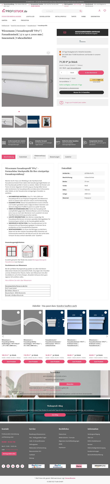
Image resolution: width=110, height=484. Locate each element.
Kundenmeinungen (93, 451)
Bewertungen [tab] (55, 157)
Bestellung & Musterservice (37, 434)
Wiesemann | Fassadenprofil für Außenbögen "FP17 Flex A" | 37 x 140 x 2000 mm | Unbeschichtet (11, 343)
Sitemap (31, 458)
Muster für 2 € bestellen (82, 92)
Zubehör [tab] (68, 157)
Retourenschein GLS (35, 451)
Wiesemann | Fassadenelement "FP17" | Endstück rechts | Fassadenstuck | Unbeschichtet (98, 343)
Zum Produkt (11, 362)
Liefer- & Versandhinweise (37, 441)
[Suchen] (80, 11)
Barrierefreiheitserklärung (95, 455)
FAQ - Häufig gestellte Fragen (37, 437)
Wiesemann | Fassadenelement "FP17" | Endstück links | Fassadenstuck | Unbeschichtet (76, 343)
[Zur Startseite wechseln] (15, 11)
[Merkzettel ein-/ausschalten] (48, 53)
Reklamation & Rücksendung (37, 448)
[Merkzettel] (104, 11)
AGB (63, 394)
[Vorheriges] (4, 81)
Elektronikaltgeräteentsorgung (96, 448)
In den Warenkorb (91, 73)
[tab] (8, 157)
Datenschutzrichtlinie (36, 390)
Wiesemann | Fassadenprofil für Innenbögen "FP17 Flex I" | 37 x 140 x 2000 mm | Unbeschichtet (33, 343)
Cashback (32, 455)
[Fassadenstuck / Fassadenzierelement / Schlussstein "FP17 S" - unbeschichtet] (55, 322)
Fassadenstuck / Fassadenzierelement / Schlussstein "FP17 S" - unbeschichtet (53, 343)
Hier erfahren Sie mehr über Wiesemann (18, 280)
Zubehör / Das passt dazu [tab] (44, 305)
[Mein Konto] (99, 11)
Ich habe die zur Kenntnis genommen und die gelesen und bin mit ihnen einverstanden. (53, 394)
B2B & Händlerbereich (94, 441)
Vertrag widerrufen (9, 454)
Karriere (90, 444)
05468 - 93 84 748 (8, 442)
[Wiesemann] (82, 41)
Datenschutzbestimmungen (31, 394)
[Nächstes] (51, 81)
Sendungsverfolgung (94, 434)
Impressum (62, 447)
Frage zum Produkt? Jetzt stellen (75, 102)
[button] (96, 80)
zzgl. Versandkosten (74, 68)
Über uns (90, 437)
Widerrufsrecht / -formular (67, 437)
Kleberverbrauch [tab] (40, 157)
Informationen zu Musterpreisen (69, 88)
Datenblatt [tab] (23, 157)
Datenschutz (62, 434)
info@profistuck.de (12, 450)
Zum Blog (55, 415)
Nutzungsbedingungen (53, 390)
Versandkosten (70, 478)
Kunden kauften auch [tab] (67, 305)
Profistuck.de (5, 25)
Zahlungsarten (33, 444)
